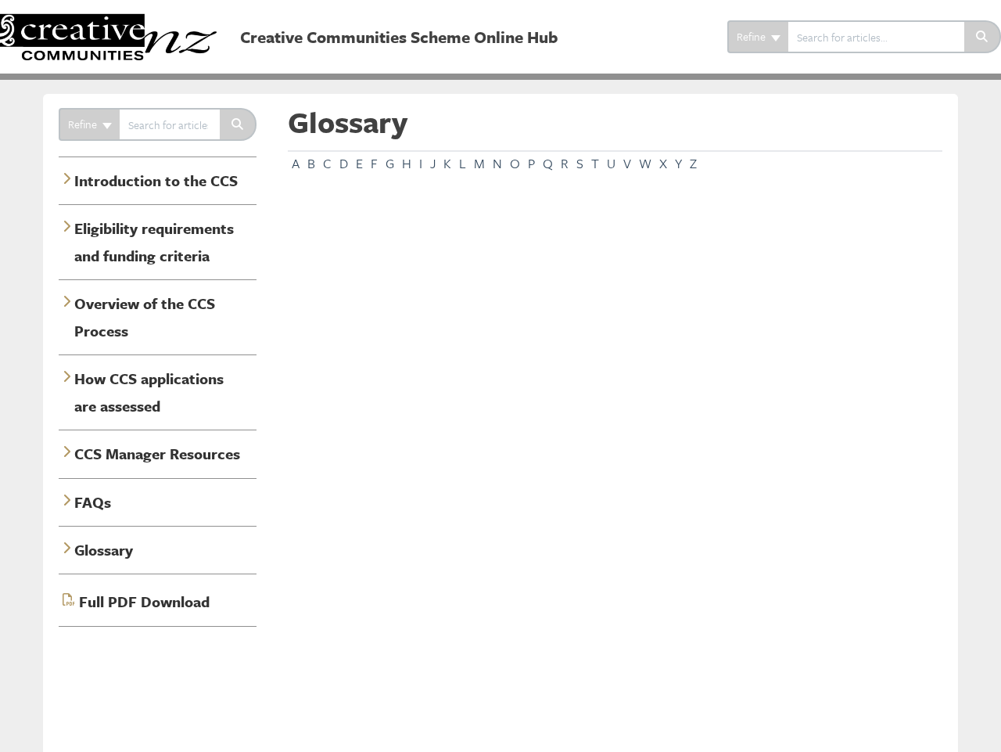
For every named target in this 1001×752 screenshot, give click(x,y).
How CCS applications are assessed (149, 392)
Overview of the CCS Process (144, 316)
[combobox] (876, 36)
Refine (752, 36)
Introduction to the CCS (156, 180)
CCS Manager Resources (157, 453)
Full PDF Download (144, 601)
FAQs (92, 502)
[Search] (982, 36)
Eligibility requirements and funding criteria (154, 241)
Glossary (103, 549)
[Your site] (114, 20)
